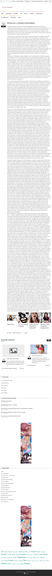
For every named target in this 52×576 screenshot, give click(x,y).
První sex (16, 560)
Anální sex (10, 551)
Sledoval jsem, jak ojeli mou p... (7, 499)
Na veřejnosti (4, 17)
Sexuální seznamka (6, 401)
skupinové (29, 560)
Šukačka (22, 563)
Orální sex (30, 557)
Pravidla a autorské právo (37, 1)
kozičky (10, 554)
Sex (24, 560)
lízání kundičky (4, 557)
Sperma (38, 560)
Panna (34, 557)
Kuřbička (31, 554)
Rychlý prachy (4, 390)
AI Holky (13, 1)
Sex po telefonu (20, 1)
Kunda (17, 554)
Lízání (45, 554)
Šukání (27, 564)
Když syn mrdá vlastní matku (7, 483)
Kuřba (28, 554)
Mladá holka (9, 557)
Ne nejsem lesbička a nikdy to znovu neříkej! (13, 412)
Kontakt (46, 1)
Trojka (47, 560)
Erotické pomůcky (5, 383)
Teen (19, 17)
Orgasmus (22, 557)
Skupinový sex (33, 560)
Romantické (39, 13)
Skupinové (13, 17)
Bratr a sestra (15, 551)
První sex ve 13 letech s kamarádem (11, 416)
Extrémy (16, 13)
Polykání (38, 557)
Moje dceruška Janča (5, 487)
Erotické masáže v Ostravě (6, 380)
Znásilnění (14, 563)
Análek (6, 551)
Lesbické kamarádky (13, 358)
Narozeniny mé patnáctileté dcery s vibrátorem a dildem (16, 408)
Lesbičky (32, 13)
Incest (26, 13)
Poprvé (42, 557)
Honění (33, 551)
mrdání (15, 557)
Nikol (26, 332)
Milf (30, 365)
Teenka (44, 560)
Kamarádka (43, 551)
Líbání (40, 554)
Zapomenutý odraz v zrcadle (9, 404)
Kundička (23, 554)
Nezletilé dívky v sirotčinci (6, 495)
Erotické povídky (23, 551)
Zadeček (9, 563)
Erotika (29, 551)
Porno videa (3, 387)
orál (27, 557)
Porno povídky (4, 560)
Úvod (2, 471)
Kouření (4, 554)
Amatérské (9, 13)
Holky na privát (4, 385)
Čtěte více (22, 368)
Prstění (11, 560)
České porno (27, 1)
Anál (2, 13)
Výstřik (4, 564)
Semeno (21, 560)
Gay (21, 13)
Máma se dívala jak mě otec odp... (8, 491)
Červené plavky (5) (37, 355)
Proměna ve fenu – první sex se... (8, 475)
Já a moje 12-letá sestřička (7, 479)
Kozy (13, 554)
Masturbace (14, 368)
